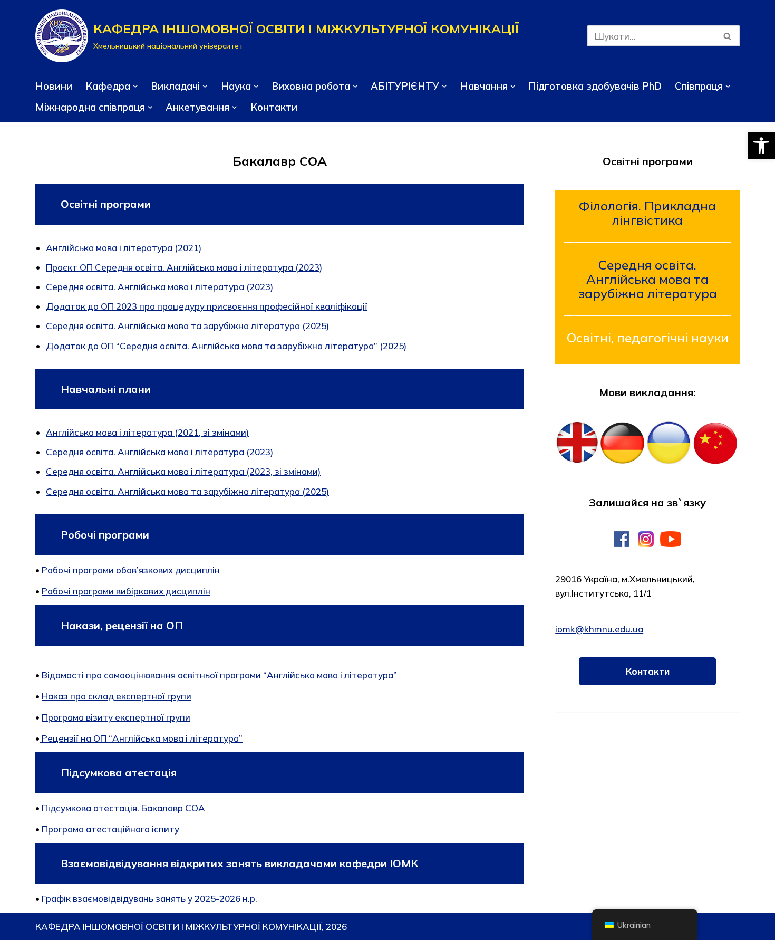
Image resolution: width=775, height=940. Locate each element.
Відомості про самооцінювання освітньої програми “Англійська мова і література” (219, 674)
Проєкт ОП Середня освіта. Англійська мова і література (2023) (184, 267)
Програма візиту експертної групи (116, 717)
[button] (761, 145)
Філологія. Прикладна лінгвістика (647, 213)
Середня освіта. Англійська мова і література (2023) (159, 286)
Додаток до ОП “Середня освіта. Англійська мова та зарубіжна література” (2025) (226, 345)
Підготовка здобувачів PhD (595, 86)
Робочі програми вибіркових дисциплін (126, 591)
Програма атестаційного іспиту (110, 829)
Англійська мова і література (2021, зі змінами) (147, 432)
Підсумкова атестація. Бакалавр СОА (123, 807)
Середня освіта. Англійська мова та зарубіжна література (647, 279)
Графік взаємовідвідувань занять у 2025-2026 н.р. (149, 898)
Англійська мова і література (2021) (123, 247)
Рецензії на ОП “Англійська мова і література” (142, 738)
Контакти (273, 107)
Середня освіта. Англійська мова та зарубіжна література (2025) (187, 325)
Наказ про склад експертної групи (116, 696)
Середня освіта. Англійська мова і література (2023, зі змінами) (183, 471)
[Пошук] (728, 35)
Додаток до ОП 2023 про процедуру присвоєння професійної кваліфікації (206, 306)
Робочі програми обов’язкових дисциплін (131, 569)
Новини (53, 86)
